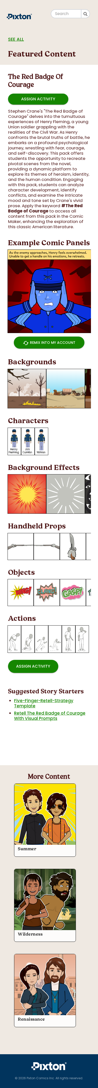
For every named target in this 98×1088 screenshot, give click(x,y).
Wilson (41, 452)
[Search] (85, 13)
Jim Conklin (27, 450)
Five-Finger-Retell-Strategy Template (43, 703)
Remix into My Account (49, 343)
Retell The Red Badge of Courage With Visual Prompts (49, 715)
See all (16, 39)
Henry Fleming (14, 450)
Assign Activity (38, 99)
